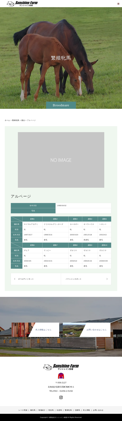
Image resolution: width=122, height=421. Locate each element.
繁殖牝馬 (68, 410)
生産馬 (59, 410)
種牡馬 (33, 410)
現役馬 (51, 410)
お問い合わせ (98, 410)
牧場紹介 (42, 410)
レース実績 (23, 410)
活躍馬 (77, 410)
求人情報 (86, 410)
